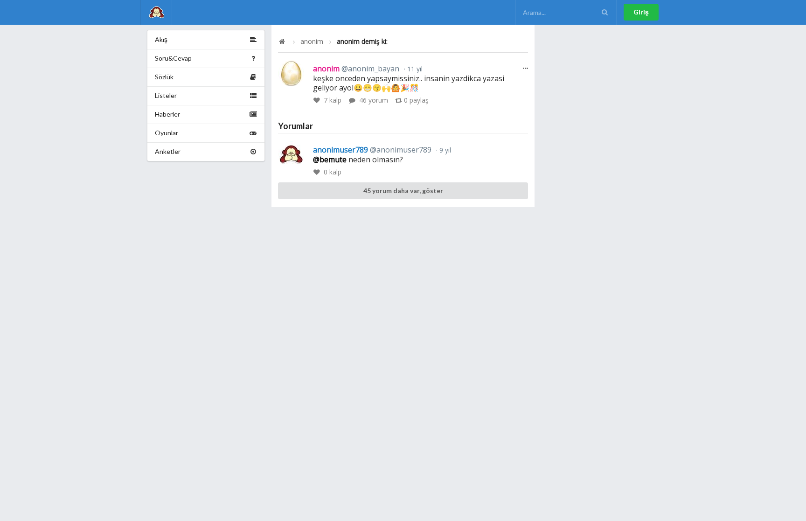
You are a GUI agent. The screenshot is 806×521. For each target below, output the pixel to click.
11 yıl (414, 68)
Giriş (641, 12)
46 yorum (373, 100)
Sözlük (164, 77)
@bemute (330, 159)
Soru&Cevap (173, 58)
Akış (161, 39)
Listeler (166, 95)
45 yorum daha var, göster (403, 191)
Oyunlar (166, 133)
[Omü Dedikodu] (156, 12)
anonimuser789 (372, 150)
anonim (311, 41)
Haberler (167, 114)
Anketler (168, 151)
